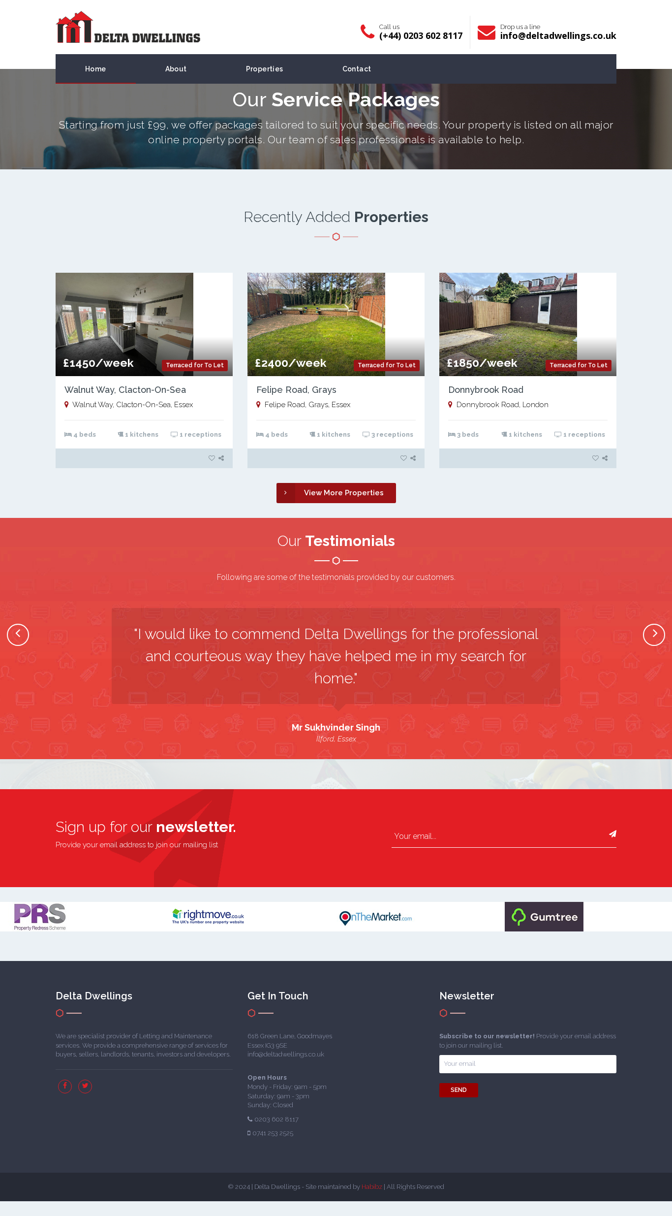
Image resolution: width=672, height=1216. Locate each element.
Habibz (372, 1186)
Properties (264, 69)
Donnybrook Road (485, 389)
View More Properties (344, 492)
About (176, 69)
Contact (356, 69)
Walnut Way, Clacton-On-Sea (125, 389)
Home (95, 69)
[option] (336, 676)
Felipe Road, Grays (296, 389)
